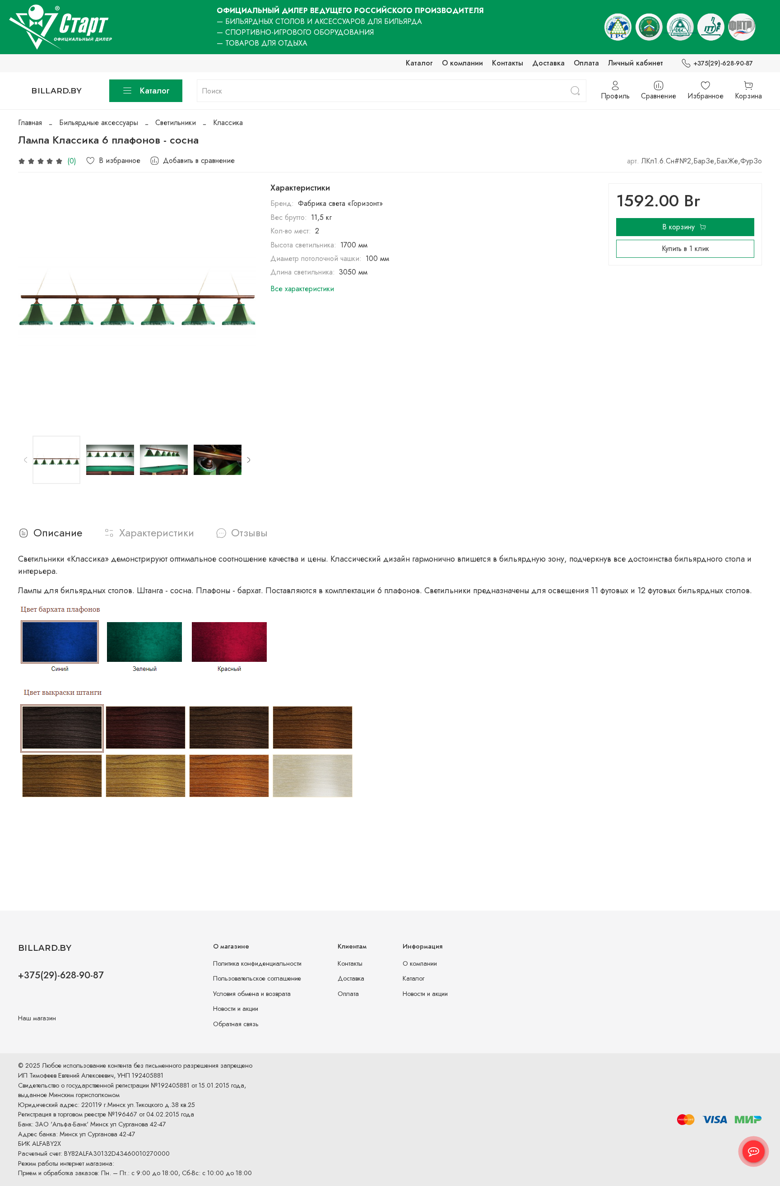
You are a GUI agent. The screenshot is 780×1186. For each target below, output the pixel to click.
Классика (228, 122)
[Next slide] (241, 302)
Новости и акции (235, 1008)
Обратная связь (236, 1023)
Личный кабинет (635, 63)
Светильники (175, 122)
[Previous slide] (32, 302)
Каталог (419, 63)
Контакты (507, 63)
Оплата (586, 63)
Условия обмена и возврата (252, 993)
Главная (30, 122)
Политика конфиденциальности (257, 963)
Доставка (548, 63)
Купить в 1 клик (685, 248)
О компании (462, 63)
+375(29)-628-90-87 (723, 63)
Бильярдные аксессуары (98, 122)
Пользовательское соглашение (257, 978)
